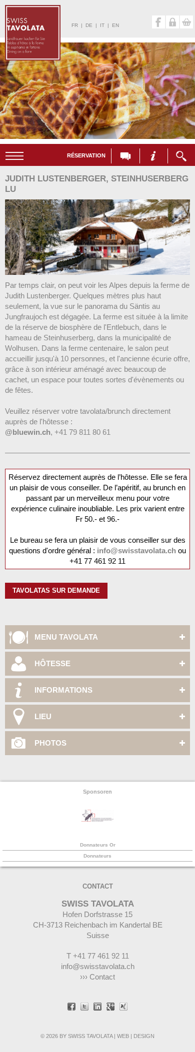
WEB (123, 1036)
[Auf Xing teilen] (123, 1007)
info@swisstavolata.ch (136, 550)
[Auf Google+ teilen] (110, 1007)
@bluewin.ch (27, 432)
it (102, 25)
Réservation (86, 155)
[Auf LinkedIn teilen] (97, 1007)
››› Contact (97, 977)
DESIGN (144, 1036)
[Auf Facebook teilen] (71, 1007)
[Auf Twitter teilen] (84, 1007)
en (115, 25)
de (89, 25)
